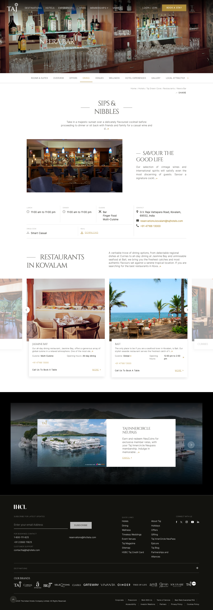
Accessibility (131, 604)
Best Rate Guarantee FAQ (185, 600)
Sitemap (126, 547)
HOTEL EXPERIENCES (135, 78)
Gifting (154, 534)
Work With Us (146, 600)
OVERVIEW (58, 78)
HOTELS (50, 8)
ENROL (126, 458)
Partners (163, 604)
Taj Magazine (128, 543)
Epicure (155, 543)
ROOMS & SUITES (39, 78)
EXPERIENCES (66, 8)
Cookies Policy (193, 604)
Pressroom (132, 600)
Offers (154, 530)
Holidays (155, 525)
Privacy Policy (176, 604)
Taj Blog (155, 547)
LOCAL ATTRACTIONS (176, 78)
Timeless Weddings (131, 534)
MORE (95, 370)
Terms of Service (163, 600)
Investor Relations (148, 604)
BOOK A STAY (174, 8)
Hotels (125, 521)
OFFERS (81, 8)
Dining (125, 525)
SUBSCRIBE (81, 525)
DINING (86, 78)
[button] (106, 568)
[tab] (39, 78)
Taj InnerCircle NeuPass (163, 538)
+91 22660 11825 (23, 542)
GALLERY (155, 78)
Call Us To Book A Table (44, 370)
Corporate (119, 600)
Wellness (126, 530)
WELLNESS (114, 78)
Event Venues (129, 538)
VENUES (99, 78)
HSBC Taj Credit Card (133, 552)
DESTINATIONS (33, 8)
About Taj (156, 521)
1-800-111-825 (21, 537)
